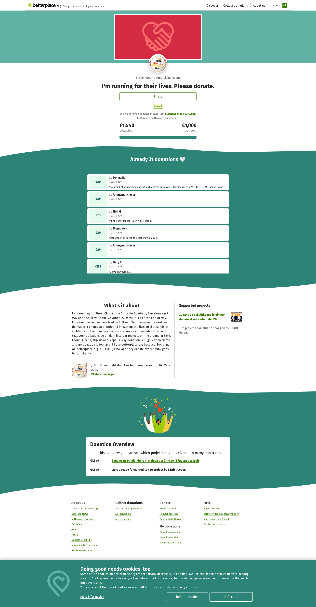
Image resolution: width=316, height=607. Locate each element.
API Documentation (82, 550)
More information (92, 596)
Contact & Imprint (81, 539)
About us (259, 5)
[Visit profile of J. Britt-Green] (158, 63)
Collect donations (235, 5)
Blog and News (79, 513)
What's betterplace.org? (84, 508)
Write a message (102, 374)
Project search (167, 508)
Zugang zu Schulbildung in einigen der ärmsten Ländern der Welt (155, 460)
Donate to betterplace (171, 519)
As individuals (123, 513)
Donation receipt (168, 537)
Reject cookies (187, 597)
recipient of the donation (180, 113)
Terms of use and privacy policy (221, 513)
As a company (123, 519)
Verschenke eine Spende (217, 519)
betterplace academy (83, 519)
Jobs (73, 529)
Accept (232, 597)
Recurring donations (170, 542)
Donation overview (169, 532)
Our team (76, 524)
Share (158, 96)
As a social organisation (128, 508)
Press (74, 534)
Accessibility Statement (84, 545)
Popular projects (168, 513)
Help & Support (212, 508)
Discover (212, 5)
